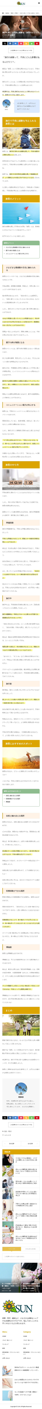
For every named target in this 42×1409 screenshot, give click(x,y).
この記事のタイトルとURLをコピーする (21, 50)
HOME (4, 1336)
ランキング (5, 1344)
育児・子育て (13, 37)
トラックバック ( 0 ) (30, 1249)
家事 (3, 1348)
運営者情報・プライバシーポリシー (10, 1353)
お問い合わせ (6, 1358)
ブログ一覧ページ (7, 1340)
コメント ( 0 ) (11, 1249)
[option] (10, 1278)
